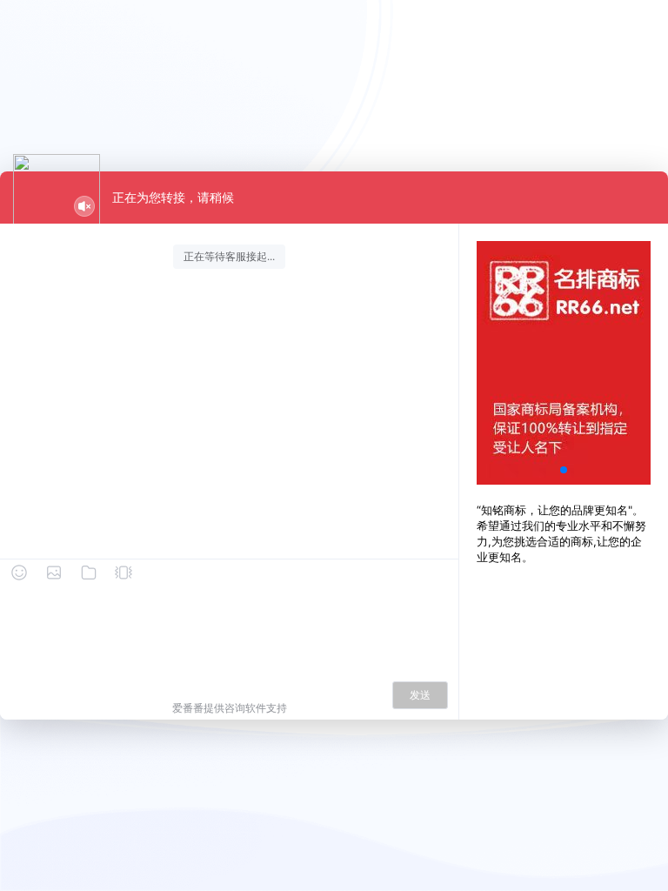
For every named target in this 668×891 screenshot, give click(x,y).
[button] (563, 469)
